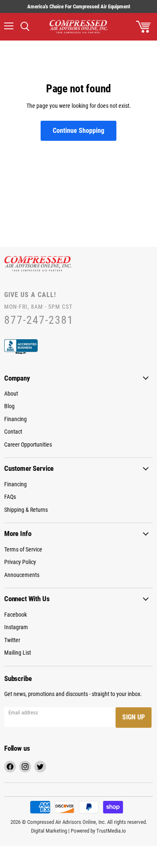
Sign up (133, 717)
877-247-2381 (39, 320)
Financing (15, 419)
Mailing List (17, 652)
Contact (13, 431)
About (11, 393)
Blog (9, 406)
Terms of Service (23, 549)
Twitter (12, 640)
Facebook (15, 614)
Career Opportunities (28, 444)
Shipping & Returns (26, 509)
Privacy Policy (20, 562)
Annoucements (21, 575)
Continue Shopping (78, 131)
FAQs (10, 496)
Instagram (16, 627)
